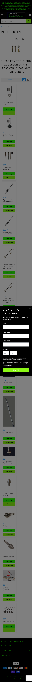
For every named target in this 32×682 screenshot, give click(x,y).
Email (4, 323)
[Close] (30, 307)
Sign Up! (16, 370)
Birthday (5, 349)
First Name (6, 332)
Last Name (6, 340)
